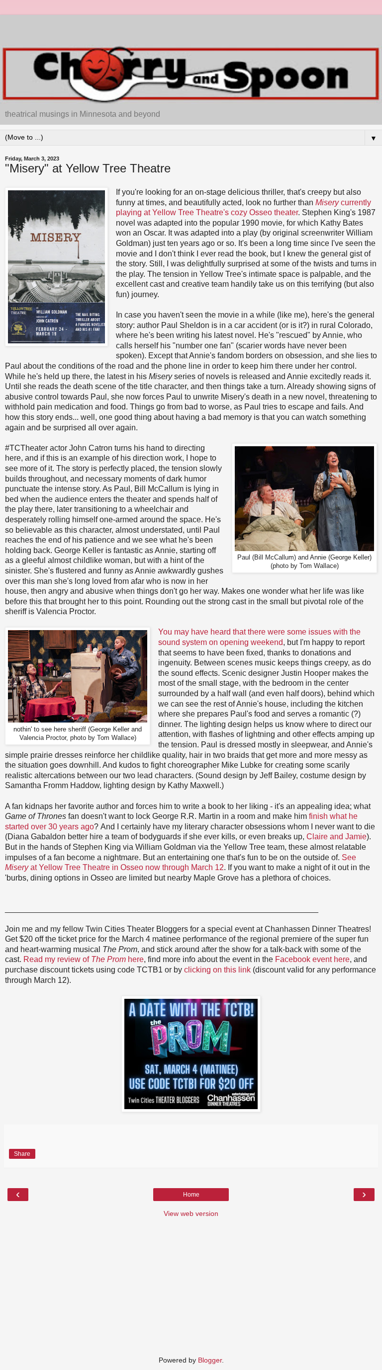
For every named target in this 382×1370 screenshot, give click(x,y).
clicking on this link (217, 970)
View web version (191, 1213)
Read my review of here (83, 959)
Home (191, 1194)
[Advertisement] (191, 27)
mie (360, 836)
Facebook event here (312, 959)
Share (22, 1153)
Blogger (210, 1360)
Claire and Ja (330, 836)
